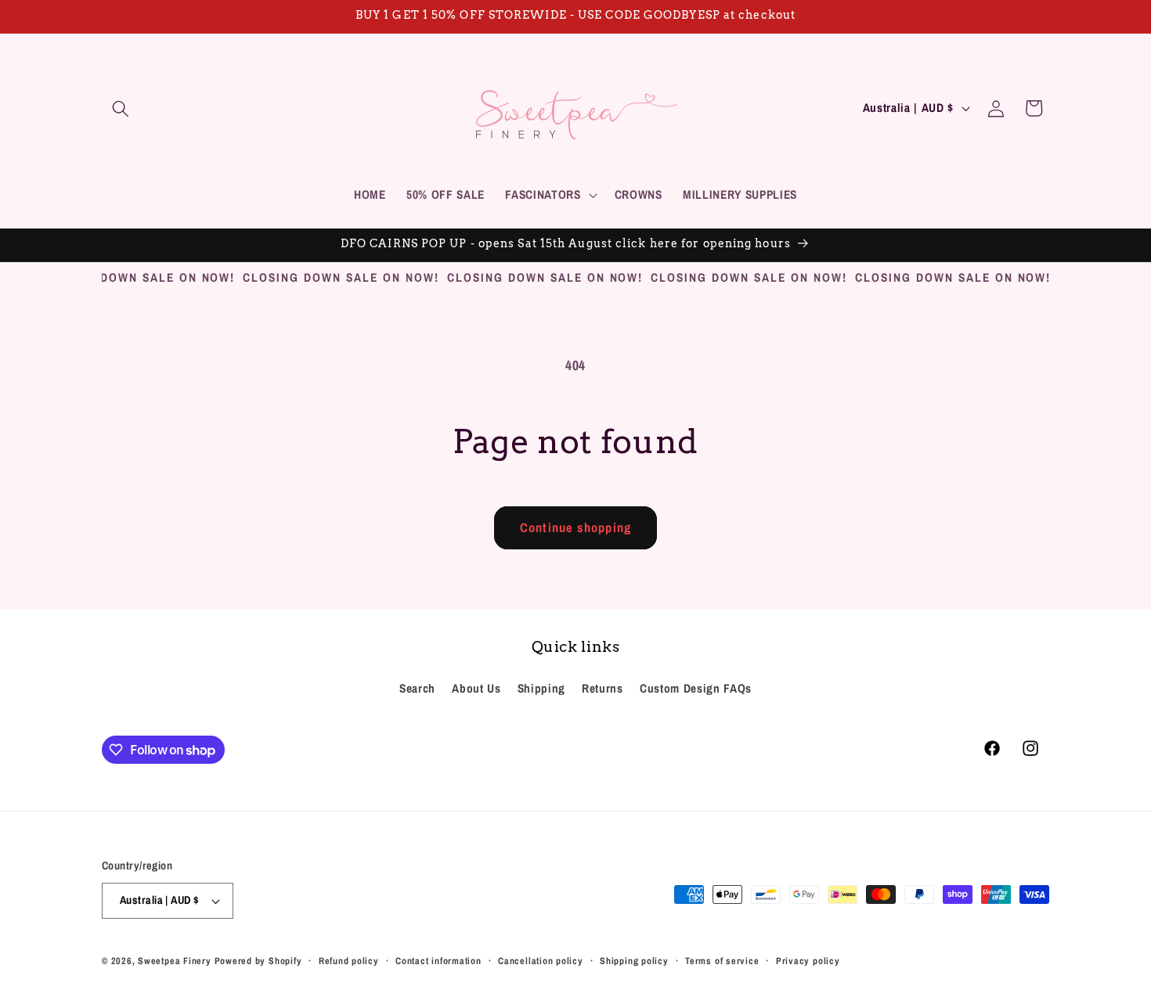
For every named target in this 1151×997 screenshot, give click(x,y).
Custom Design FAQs (696, 688)
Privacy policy (808, 960)
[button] (120, 108)
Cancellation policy (540, 960)
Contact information (438, 960)
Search (417, 688)
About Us (476, 688)
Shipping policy (634, 960)
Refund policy (349, 960)
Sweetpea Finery (174, 960)
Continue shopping (575, 527)
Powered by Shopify (258, 960)
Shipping (541, 688)
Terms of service (722, 960)
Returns (602, 688)
